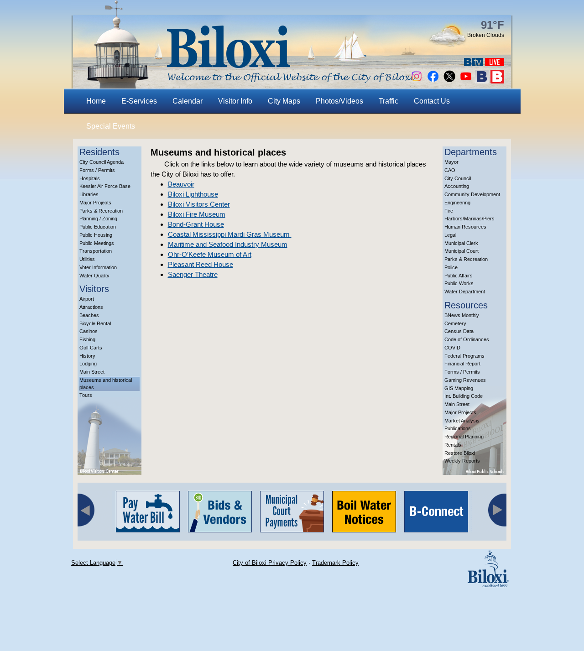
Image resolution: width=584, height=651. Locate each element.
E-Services (139, 101)
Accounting (456, 186)
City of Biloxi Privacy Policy (270, 562)
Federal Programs (464, 356)
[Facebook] (433, 81)
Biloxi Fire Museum (196, 214)
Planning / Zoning (98, 218)
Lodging (88, 363)
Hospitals (89, 178)
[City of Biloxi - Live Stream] (494, 64)
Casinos (88, 331)
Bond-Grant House (196, 224)
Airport (86, 299)
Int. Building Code (463, 396)
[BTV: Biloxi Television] (473, 64)
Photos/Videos (339, 101)
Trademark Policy (335, 562)
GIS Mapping (458, 388)
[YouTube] (466, 81)
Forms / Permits (97, 170)
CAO (449, 170)
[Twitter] (449, 81)
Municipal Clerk (461, 243)
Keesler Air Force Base (104, 186)
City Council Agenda (101, 162)
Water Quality (94, 275)
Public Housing (95, 235)
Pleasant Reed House (200, 264)
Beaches (89, 315)
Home (96, 101)
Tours (85, 395)
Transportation (95, 251)
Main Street (91, 372)
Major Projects (95, 202)
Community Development (472, 194)
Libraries (89, 194)
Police (451, 267)
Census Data (459, 331)
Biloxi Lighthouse (193, 194)
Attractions (91, 307)
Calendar (187, 101)
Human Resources (465, 226)
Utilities (87, 259)
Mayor (451, 162)
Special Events (110, 126)
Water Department (464, 291)
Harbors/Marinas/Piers (469, 218)
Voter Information (98, 267)
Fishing (87, 339)
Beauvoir (181, 184)
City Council (457, 178)
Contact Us (432, 101)
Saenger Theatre (193, 274)
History (87, 356)
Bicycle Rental (95, 323)
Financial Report (462, 363)
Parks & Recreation (101, 211)
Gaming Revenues (465, 380)
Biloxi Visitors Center (199, 204)
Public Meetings (96, 243)
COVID (452, 347)
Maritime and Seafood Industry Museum (227, 244)
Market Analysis (462, 420)
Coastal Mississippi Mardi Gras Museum (230, 234)
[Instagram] (416, 81)
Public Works (459, 283)
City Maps (284, 101)
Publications (457, 428)
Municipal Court (461, 251)
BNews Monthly (461, 315)
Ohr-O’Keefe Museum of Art (209, 254)
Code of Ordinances (466, 339)
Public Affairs (458, 275)
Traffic (388, 101)
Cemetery (455, 323)
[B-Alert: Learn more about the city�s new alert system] (497, 81)
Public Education (97, 226)
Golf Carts (90, 347)
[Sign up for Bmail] (482, 81)
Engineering (457, 202)
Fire (448, 211)
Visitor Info (235, 101)
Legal (450, 235)
